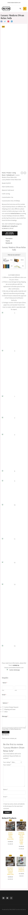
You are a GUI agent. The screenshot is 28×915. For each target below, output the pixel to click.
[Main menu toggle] (24, 8)
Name (5, 789)
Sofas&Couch (10, 175)
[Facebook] (1, 21)
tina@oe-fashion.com (15, 2)
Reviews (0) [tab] (9, 243)
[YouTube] (7, 898)
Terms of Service (14, 729)
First (3, 690)
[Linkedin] (12, 21)
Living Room (14, 226)
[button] (20, 9)
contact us (16, 665)
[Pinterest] (8, 21)
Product (9, 173)
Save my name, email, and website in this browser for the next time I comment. (13, 806)
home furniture (15, 213)
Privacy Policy (5, 729)
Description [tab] (9, 238)
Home (4, 173)
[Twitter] (5, 21)
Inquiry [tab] (8, 241)
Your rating (7, 762)
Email (4, 695)
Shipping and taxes (9, 709)
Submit (6, 732)
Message (5, 716)
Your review (7, 765)
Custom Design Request (11, 707)
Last (16, 690)
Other (6, 712)
